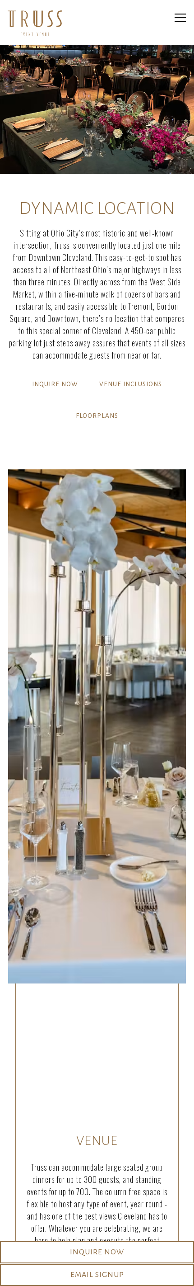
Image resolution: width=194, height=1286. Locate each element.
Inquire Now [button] (97, 1252)
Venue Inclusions (130, 384)
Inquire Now (55, 384)
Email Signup (97, 1275)
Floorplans (97, 415)
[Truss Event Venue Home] (35, 22)
